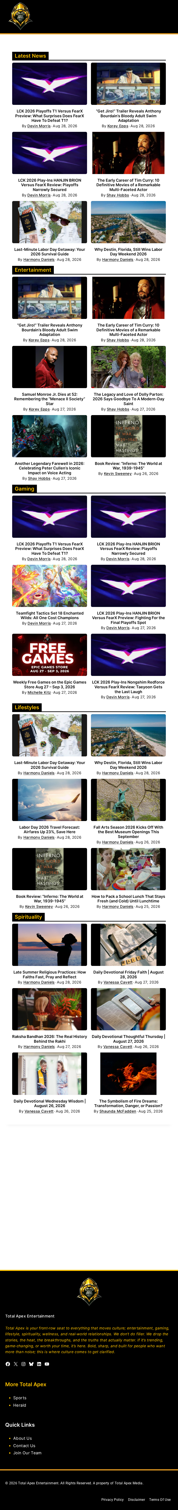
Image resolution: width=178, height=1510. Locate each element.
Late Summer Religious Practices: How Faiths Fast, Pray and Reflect (49, 974)
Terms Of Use (160, 1500)
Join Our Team (27, 1452)
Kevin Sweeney (118, 474)
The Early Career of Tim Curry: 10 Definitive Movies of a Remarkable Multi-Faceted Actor (128, 185)
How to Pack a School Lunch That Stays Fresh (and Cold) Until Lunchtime (128, 898)
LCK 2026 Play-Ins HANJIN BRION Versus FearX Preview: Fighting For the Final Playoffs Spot (128, 618)
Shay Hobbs (118, 195)
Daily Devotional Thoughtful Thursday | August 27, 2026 (128, 1039)
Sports (19, 1397)
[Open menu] (169, 16)
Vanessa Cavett (118, 982)
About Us (22, 1438)
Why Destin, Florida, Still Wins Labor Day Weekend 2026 (128, 251)
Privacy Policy (112, 1500)
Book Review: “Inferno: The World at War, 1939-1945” (128, 466)
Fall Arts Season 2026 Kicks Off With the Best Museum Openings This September (128, 832)
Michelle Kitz (39, 692)
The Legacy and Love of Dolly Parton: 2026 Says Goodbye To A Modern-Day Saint (128, 399)
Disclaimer (136, 1500)
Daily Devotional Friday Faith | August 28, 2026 (128, 974)
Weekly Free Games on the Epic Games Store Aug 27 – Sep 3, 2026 (49, 684)
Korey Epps (117, 126)
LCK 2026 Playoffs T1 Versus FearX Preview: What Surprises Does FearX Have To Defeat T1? (49, 116)
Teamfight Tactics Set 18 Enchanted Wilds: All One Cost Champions (50, 615)
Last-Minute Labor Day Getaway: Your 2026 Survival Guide (49, 251)
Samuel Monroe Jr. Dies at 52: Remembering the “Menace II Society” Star (49, 399)
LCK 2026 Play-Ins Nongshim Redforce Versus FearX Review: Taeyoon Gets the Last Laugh (128, 687)
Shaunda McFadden (117, 1111)
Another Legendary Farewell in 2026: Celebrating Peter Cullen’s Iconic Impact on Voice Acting (49, 468)
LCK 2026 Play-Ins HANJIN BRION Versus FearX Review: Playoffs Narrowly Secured (49, 185)
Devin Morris (39, 126)
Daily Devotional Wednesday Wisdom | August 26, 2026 (50, 1103)
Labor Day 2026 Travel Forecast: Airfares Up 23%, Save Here (49, 829)
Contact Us (24, 1445)
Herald (19, 1405)
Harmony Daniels (39, 259)
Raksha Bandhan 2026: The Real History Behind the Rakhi (49, 1039)
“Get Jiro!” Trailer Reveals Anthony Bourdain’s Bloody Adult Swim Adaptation (128, 116)
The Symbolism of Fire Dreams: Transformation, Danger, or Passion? (128, 1103)
